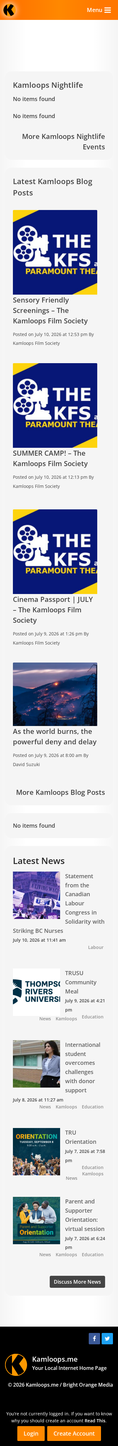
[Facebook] (94, 1338)
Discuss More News (77, 1281)
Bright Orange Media (88, 1384)
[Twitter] (107, 1338)
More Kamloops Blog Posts (60, 792)
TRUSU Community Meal (81, 982)
